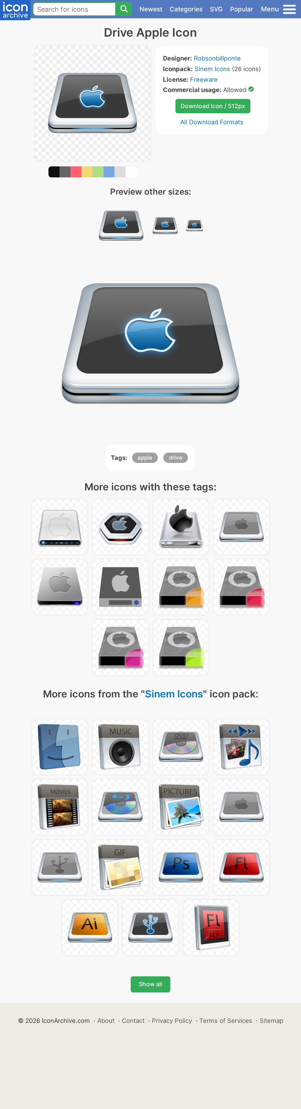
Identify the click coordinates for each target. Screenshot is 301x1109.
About (106, 1020)
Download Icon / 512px (213, 106)
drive (175, 457)
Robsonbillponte (217, 58)
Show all (150, 984)
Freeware (204, 79)
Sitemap (271, 1020)
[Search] (123, 9)
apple (145, 457)
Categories (186, 9)
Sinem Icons (212, 69)
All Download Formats (211, 122)
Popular (241, 9)
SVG (216, 9)
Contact (133, 1020)
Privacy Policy (172, 1020)
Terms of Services (225, 1020)
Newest (150, 9)
